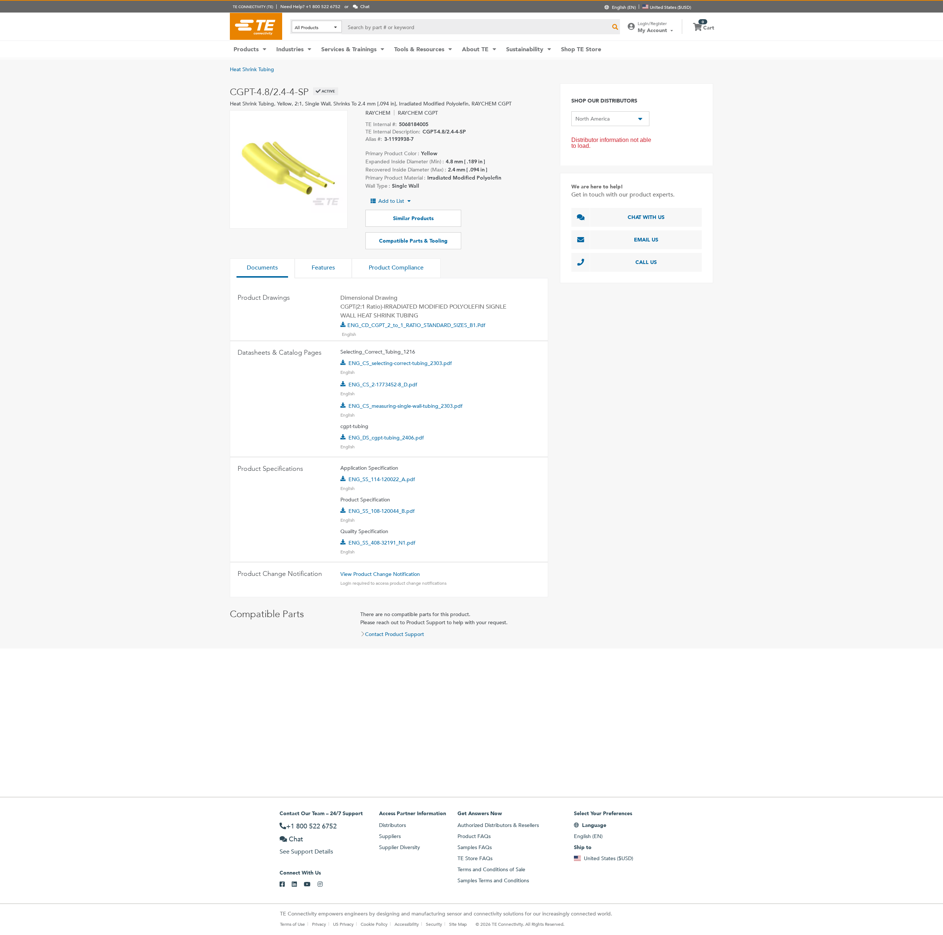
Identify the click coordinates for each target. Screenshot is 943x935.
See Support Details (306, 851)
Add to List (391, 201)
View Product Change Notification (380, 574)
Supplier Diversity (399, 847)
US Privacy (343, 924)
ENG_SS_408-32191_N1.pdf (382, 542)
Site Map (458, 924)
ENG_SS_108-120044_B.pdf (381, 511)
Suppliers (390, 836)
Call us (646, 262)
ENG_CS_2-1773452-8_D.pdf (382, 384)
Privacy (319, 924)
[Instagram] (324, 884)
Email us (646, 239)
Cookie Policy (374, 924)
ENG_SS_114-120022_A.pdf (381, 479)
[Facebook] (286, 884)
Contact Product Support (394, 634)
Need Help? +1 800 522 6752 (310, 6)
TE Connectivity (256, 26)
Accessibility (407, 924)
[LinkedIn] (298, 884)
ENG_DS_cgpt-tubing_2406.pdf (386, 437)
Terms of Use (292, 924)
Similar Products (413, 218)
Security (434, 924)
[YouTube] (311, 884)
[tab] (262, 268)
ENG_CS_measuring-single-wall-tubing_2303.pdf (405, 406)
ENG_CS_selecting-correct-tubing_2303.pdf (400, 363)
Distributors (392, 825)
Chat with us (646, 217)
